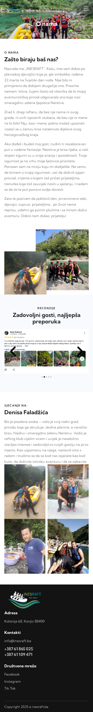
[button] (12, 351)
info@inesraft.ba (17, 641)
